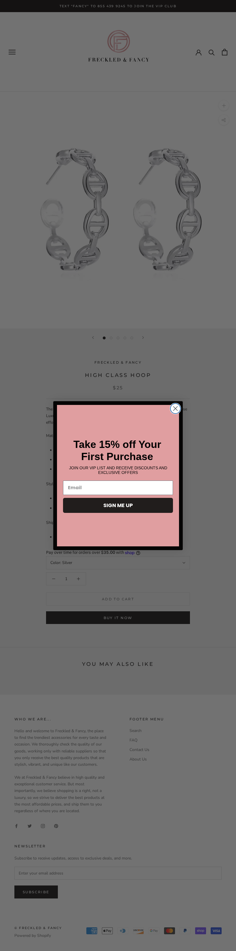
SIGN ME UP (118, 505)
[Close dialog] (175, 408)
